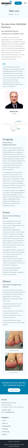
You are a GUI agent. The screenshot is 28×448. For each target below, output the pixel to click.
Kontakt (18, 3)
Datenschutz (17, 441)
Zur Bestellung (14, 390)
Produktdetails (6, 426)
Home (11, 14)
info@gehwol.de (9, 412)
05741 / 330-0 (7, 410)
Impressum (10, 441)
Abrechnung (5, 431)
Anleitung (5, 429)
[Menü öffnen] (25, 3)
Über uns (5, 423)
